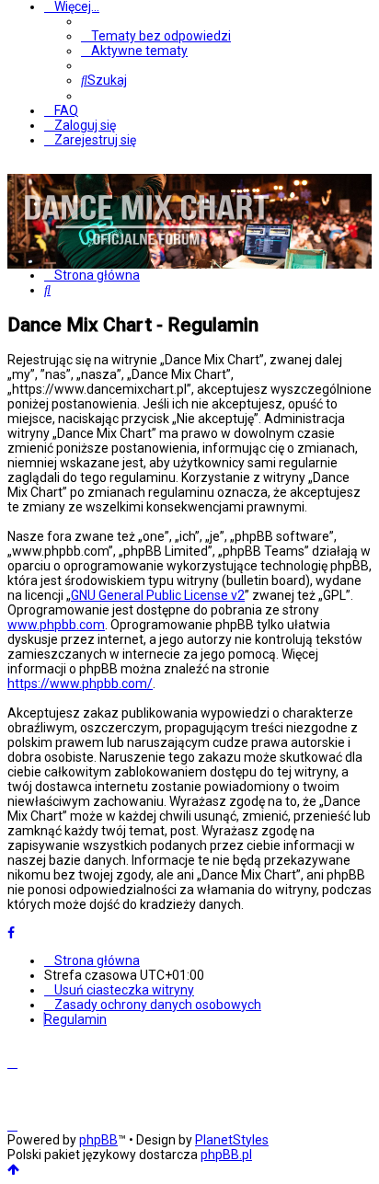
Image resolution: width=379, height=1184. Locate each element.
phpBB (98, 1139)
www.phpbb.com (56, 624)
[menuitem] (156, 36)
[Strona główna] (145, 261)
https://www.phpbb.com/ (80, 683)
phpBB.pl (226, 1154)
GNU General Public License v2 (158, 595)
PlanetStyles (232, 1139)
